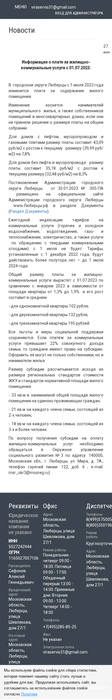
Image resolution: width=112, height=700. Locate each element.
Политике (29, 694)
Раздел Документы (28, 211)
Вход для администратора (79, 13)
